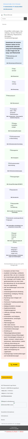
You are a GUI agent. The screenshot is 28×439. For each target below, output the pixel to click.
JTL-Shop (16, 428)
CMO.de (21, 431)
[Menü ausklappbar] (2, 14)
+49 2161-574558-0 (18, 6)
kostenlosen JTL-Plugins (11, 431)
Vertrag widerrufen (6, 377)
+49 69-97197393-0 (9, 6)
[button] (21, 15)
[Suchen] (25, 18)
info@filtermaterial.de (7, 9)
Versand (18, 423)
